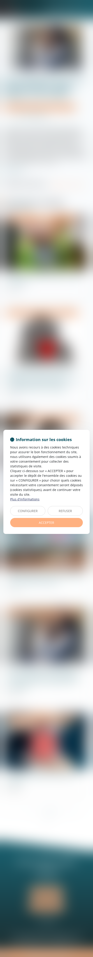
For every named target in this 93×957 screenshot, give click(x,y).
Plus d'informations (25, 499)
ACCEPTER (46, 522)
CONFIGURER (28, 511)
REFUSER (65, 511)
